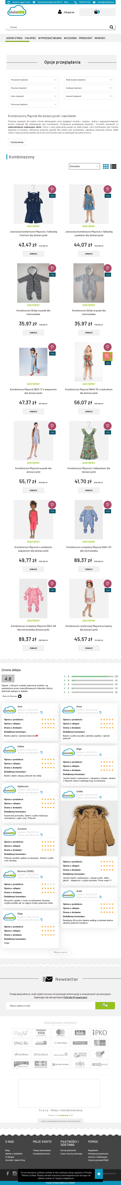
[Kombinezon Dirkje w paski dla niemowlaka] (33, 283)
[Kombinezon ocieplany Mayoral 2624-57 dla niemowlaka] (88, 519)
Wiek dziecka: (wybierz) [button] (75, 80)
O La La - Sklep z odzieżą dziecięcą (60, 1110)
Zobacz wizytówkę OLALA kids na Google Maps (60, 1121)
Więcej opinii (60, 952)
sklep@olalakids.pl (106, 2)
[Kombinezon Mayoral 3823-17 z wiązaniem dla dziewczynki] (33, 362)
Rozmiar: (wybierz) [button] (18, 88)
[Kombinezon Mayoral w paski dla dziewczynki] (33, 440)
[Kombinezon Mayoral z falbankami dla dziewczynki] (88, 440)
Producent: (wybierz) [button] (19, 80)
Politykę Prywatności (75, 997)
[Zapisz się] (105, 1005)
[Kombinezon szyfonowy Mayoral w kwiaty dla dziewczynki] (88, 598)
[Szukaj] (111, 27)
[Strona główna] (15, 11)
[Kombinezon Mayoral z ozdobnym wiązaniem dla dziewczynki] (33, 519)
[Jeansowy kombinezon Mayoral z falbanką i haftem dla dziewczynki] (33, 204)
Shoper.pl (112, 1173)
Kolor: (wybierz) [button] (17, 96)
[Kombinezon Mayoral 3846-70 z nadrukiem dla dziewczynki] (88, 362)
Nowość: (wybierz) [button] (73, 96)
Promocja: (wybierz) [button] (19, 104)
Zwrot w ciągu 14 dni (21, 2)
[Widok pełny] (113, 166)
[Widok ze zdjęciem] (105, 166)
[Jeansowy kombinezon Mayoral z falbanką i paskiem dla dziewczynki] (88, 204)
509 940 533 (84, 2)
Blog (66, 2)
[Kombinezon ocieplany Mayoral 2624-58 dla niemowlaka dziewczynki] (33, 598)
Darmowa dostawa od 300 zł (50, 2)
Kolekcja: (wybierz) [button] (73, 88)
